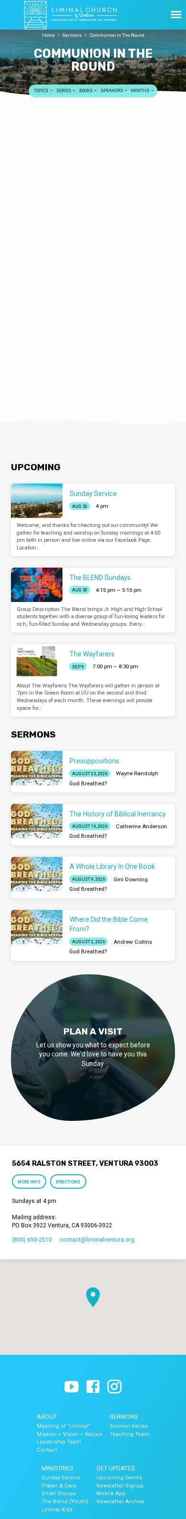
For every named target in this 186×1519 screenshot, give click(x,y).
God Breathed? (88, 783)
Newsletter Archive (120, 1501)
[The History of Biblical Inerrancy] (36, 821)
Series (64, 90)
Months (140, 90)
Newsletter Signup (120, 1486)
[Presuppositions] (36, 768)
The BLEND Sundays (100, 577)
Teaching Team (129, 1434)
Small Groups (58, 1493)
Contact (47, 1450)
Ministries (57, 1468)
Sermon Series (129, 1426)
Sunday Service (93, 493)
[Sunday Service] (36, 501)
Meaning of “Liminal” (64, 1426)
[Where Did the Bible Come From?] (36, 927)
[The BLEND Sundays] (36, 585)
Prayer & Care (58, 1486)
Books (86, 90)
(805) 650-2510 (32, 1239)
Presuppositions (94, 761)
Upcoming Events (119, 1478)
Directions (68, 1182)
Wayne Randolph (137, 773)
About (47, 1416)
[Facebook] (93, 1387)
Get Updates (115, 1468)
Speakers (112, 90)
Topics (41, 90)
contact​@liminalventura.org (97, 1239)
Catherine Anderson (141, 826)
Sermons (72, 35)
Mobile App (110, 1493)
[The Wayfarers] (36, 661)
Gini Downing (131, 879)
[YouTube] (71, 1387)
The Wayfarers (92, 654)
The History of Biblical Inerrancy (118, 814)
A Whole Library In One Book (112, 866)
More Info (29, 1182)
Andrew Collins (133, 942)
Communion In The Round (117, 35)
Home (48, 35)
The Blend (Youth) (64, 1501)
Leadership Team (59, 1442)
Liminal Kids (56, 1510)
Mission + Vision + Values (69, 1434)
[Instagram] (114, 1387)
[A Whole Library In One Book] (36, 874)
